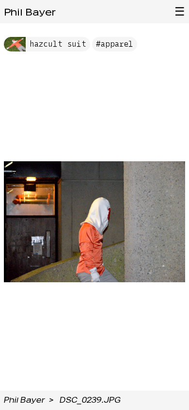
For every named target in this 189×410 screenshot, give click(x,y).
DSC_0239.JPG (90, 400)
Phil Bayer (30, 12)
